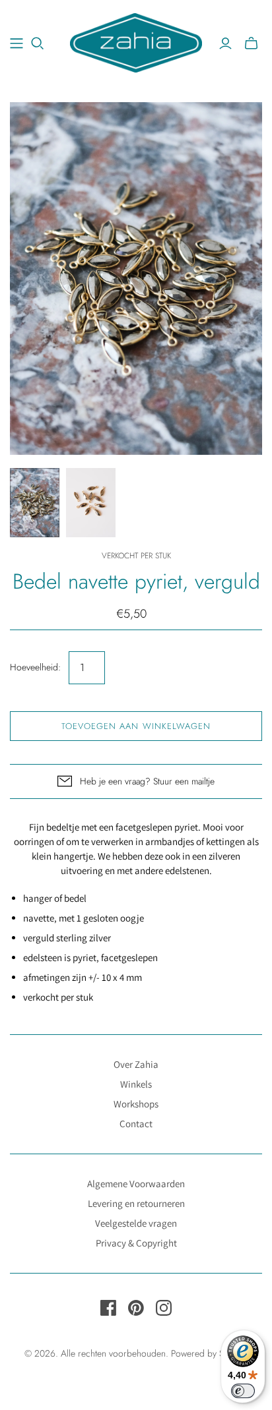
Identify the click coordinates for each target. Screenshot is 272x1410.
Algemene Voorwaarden (136, 1183)
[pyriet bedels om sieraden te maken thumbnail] (34, 502)
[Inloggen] (225, 43)
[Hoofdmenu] (16, 43)
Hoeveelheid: (35, 667)
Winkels (136, 1084)
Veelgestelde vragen (136, 1223)
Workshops (136, 1104)
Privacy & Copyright (136, 1243)
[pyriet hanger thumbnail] (91, 502)
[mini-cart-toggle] (251, 43)
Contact (136, 1123)
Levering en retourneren (136, 1203)
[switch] (243, 1391)
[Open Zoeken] (37, 43)
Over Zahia (136, 1064)
